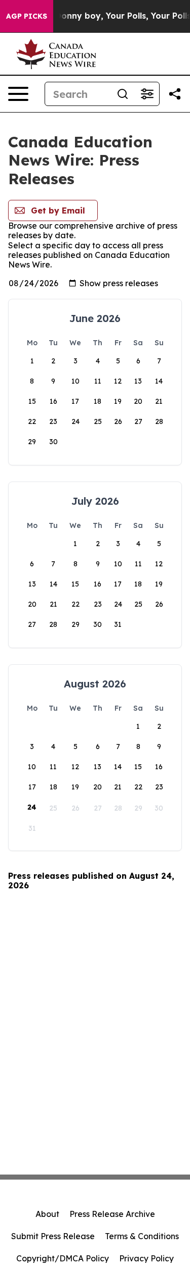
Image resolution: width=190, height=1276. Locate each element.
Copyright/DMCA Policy (62, 1258)
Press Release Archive (112, 1214)
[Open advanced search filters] (147, 93)
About (47, 1214)
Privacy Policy (146, 1258)
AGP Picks (26, 16)
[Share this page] (175, 94)
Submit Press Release (53, 1236)
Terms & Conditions (142, 1236)
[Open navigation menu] (18, 94)
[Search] (122, 93)
